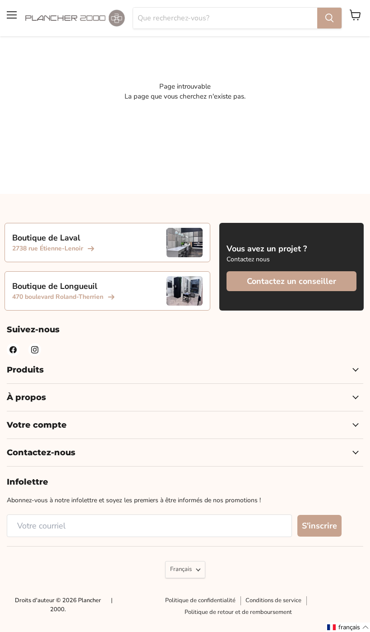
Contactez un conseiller (291, 281)
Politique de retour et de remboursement (238, 612)
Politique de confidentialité (200, 600)
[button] (348, 627)
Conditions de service (273, 600)
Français (181, 569)
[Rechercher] (329, 18)
